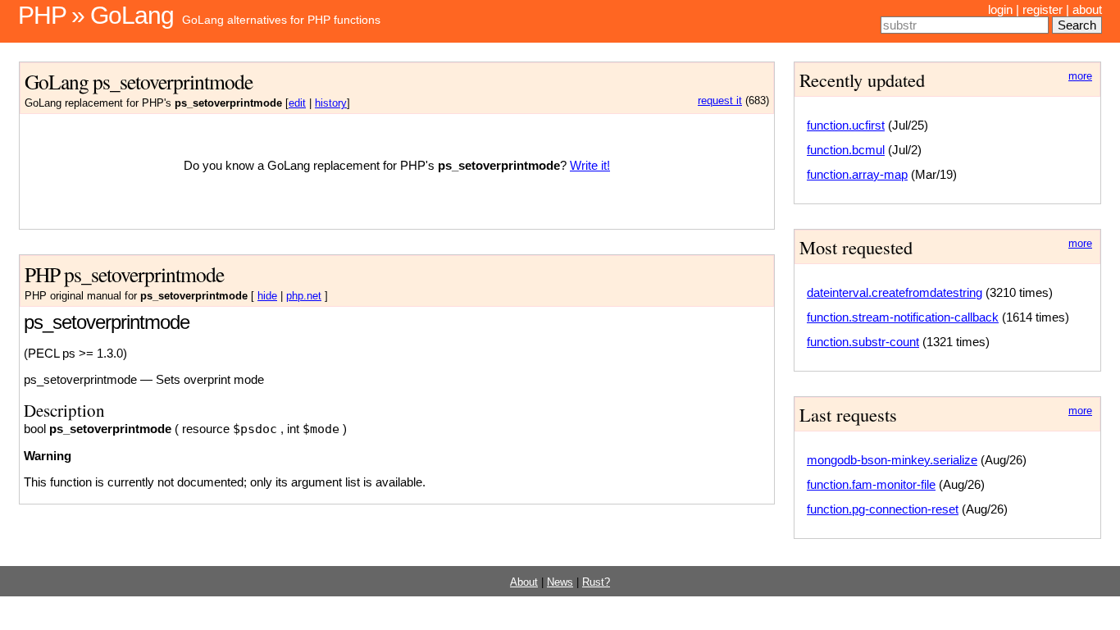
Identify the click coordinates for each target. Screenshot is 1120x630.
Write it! (590, 165)
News (560, 582)
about (1087, 9)
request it (720, 101)
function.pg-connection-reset (882, 509)
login (1000, 9)
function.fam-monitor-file (871, 484)
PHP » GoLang (96, 15)
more (1080, 76)
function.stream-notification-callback (903, 317)
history (331, 103)
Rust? (596, 582)
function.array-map (857, 174)
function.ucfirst (846, 125)
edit (297, 103)
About (524, 582)
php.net (303, 296)
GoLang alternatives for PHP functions (281, 19)
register (1042, 9)
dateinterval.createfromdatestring (894, 292)
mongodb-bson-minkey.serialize (892, 460)
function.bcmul (846, 150)
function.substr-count (863, 342)
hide (267, 296)
